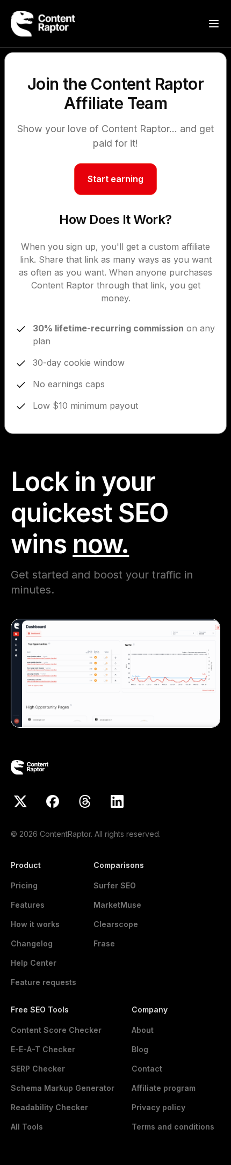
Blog (140, 1049)
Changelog (32, 943)
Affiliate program (164, 1087)
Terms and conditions (173, 1126)
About (143, 1029)
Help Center (33, 962)
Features (28, 904)
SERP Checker (38, 1068)
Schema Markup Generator (62, 1087)
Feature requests (43, 982)
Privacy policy (158, 1107)
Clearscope (115, 924)
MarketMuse (117, 904)
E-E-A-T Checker (43, 1049)
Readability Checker (49, 1107)
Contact (147, 1068)
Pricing (24, 885)
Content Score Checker (56, 1029)
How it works (35, 924)
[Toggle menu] (213, 23)
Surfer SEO (114, 885)
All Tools (27, 1126)
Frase (104, 943)
